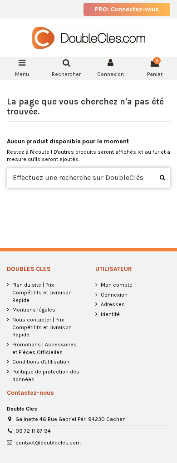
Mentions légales (33, 310)
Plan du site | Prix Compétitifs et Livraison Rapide (42, 292)
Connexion (114, 295)
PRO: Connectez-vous (127, 9)
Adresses (113, 304)
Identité (110, 314)
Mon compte (117, 285)
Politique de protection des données (45, 376)
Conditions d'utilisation (40, 362)
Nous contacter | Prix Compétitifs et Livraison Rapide (42, 327)
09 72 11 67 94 (33, 431)
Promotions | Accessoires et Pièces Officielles (44, 348)
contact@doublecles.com (48, 442)
